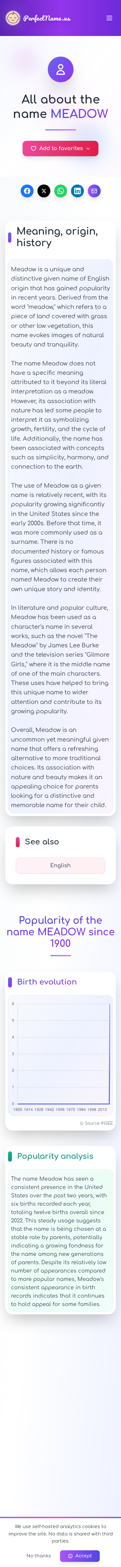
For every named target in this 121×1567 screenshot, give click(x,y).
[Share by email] (94, 191)
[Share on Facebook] (27, 191)
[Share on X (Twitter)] (43, 191)
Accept (84, 1555)
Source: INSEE (99, 1123)
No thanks (38, 1555)
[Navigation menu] (109, 18)
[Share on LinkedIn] (77, 191)
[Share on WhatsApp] (60, 191)
